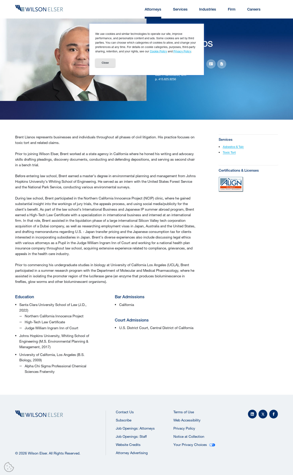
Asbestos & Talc (233, 147)
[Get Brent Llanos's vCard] (211, 64)
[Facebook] (273, 414)
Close (105, 62)
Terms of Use (183, 412)
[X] (263, 414)
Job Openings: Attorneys (135, 428)
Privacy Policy (184, 428)
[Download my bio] (221, 64)
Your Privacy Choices (190, 445)
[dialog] (146, 49)
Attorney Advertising (132, 453)
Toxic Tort (229, 152)
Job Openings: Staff (131, 436)
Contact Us (125, 412)
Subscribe (123, 420)
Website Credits (128, 445)
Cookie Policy (158, 51)
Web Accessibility (187, 420)
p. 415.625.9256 (165, 79)
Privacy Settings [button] (10, 467)
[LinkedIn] (252, 414)
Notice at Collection (188, 436)
